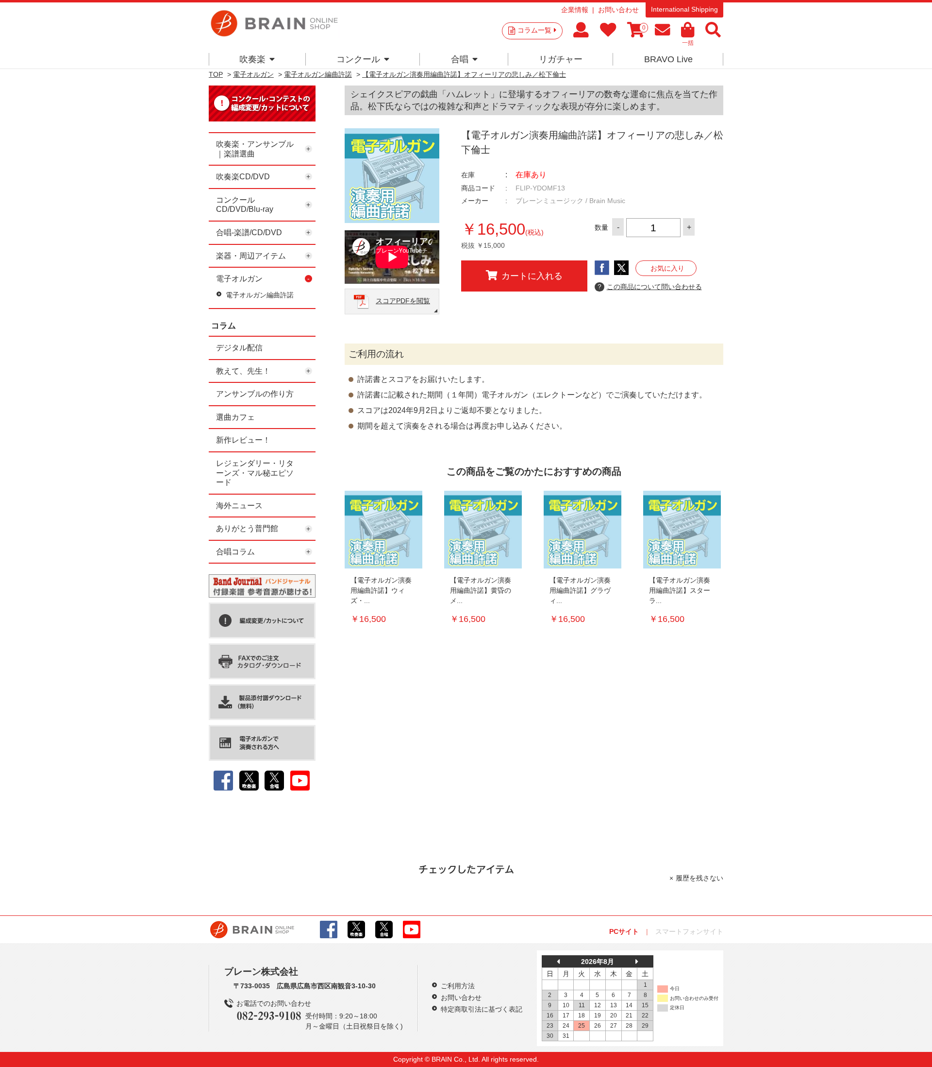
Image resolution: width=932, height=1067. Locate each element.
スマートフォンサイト (689, 931)
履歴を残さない (699, 878)
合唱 (459, 59)
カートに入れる (532, 276)
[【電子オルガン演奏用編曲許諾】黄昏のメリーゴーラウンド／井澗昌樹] (483, 529)
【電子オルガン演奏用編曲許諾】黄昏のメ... (480, 590)
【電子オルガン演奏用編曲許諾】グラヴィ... (580, 590)
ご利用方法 (458, 986)
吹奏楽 (252, 59)
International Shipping (684, 9)
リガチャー (560, 59)
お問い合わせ (618, 10)
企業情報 (574, 10)
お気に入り (667, 268)
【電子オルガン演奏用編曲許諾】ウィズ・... (381, 590)
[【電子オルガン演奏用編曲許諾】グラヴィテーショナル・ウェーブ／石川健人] (582, 529)
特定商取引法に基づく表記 (481, 1009)
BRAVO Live (668, 59)
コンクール (358, 59)
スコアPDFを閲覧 (403, 301)
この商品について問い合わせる (650, 287)
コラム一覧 (534, 30)
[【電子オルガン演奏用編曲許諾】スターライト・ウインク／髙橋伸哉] (682, 529)
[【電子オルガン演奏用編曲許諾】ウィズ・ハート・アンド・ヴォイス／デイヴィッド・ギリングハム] (383, 529)
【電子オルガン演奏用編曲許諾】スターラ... (679, 590)
